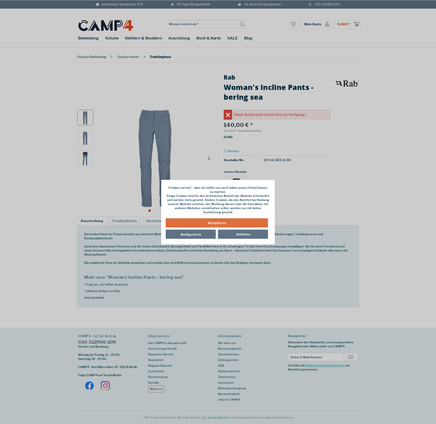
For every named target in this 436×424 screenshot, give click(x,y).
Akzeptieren (217, 223)
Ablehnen (243, 234)
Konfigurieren (191, 234)
